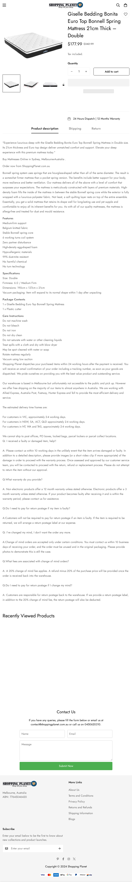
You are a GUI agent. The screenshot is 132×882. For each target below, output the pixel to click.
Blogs (72, 819)
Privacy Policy (77, 801)
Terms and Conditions (81, 796)
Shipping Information (81, 813)
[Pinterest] (57, 859)
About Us (74, 790)
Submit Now (66, 766)
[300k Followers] (63, 859)
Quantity (73, 63)
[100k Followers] (68, 859)
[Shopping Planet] (66, 5)
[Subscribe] (59, 848)
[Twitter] (74, 859)
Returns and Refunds (80, 807)
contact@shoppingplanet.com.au (49, 724)
